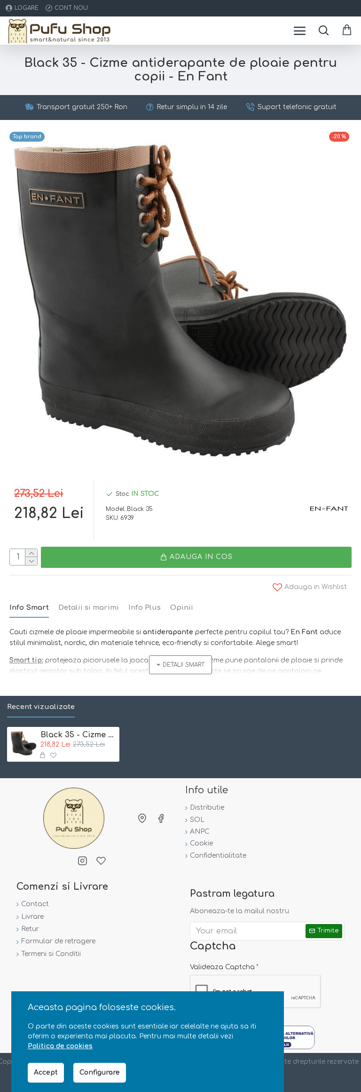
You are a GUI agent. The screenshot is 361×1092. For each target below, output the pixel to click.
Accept (46, 1072)
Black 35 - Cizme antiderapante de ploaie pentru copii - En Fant (78, 735)
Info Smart (29, 608)
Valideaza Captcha (222, 967)
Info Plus (144, 608)
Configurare (99, 1072)
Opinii (181, 608)
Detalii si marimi (88, 608)
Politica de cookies (60, 1046)
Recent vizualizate (41, 707)
